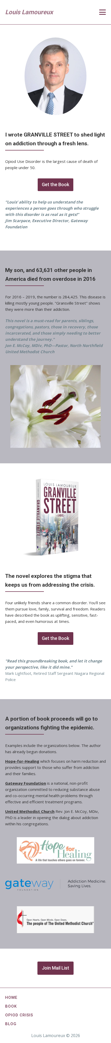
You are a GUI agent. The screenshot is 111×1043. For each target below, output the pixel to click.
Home (11, 997)
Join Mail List (55, 968)
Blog (11, 1024)
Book (11, 1006)
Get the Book (55, 184)
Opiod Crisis (19, 1015)
